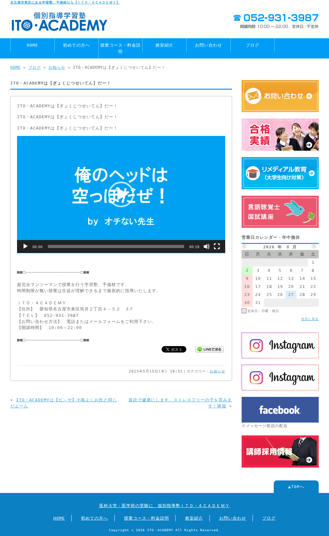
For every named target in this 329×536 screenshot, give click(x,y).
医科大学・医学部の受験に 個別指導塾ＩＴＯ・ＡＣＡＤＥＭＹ (164, 505)
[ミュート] (206, 246)
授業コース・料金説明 (120, 48)
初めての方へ (76, 45)
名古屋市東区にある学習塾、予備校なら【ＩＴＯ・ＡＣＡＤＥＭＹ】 (65, 2)
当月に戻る (310, 319)
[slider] (116, 246)
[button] (121, 194)
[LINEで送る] (209, 348)
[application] (121, 194)
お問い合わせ (208, 45)
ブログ (252, 45)
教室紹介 (164, 45)
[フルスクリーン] (217, 246)
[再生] (25, 246)
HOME (32, 45)
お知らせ (57, 67)
